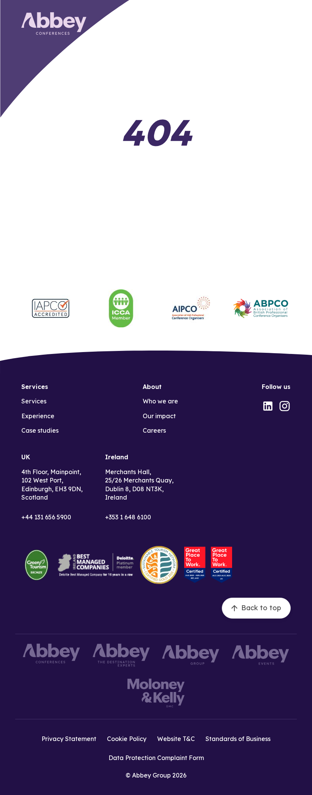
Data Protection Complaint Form (156, 758)
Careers (154, 430)
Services (33, 401)
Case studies (40, 430)
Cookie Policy (126, 739)
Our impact (159, 416)
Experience (37, 416)
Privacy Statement (68, 739)
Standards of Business (238, 739)
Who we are (160, 401)
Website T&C (176, 739)
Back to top (261, 607)
